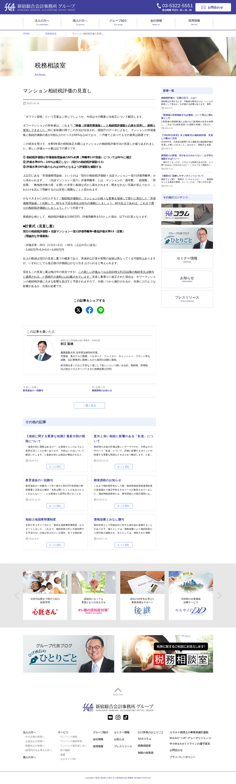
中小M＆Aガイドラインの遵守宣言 (190, 743)
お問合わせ (176, 750)
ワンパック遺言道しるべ (73, 745)
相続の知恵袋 (145, 752)
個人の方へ (80, 22)
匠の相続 (65, 750)
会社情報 (156, 22)
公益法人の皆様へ (35, 741)
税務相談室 (50, 33)
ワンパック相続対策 (71, 741)
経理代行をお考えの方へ (38, 750)
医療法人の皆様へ (35, 745)
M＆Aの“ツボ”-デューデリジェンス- (191, 738)
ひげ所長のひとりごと (151, 732)
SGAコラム (144, 738)
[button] (16, 595)
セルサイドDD (68, 759)
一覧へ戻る (89, 405)
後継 (62, 754)
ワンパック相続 (68, 736)
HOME (26, 33)
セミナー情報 (187, 259)
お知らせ (187, 279)
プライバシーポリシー (183, 757)
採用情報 (194, 22)
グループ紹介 (118, 22)
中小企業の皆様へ (35, 736)
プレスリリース (187, 299)
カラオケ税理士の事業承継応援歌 (189, 732)
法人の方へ (42, 22)
